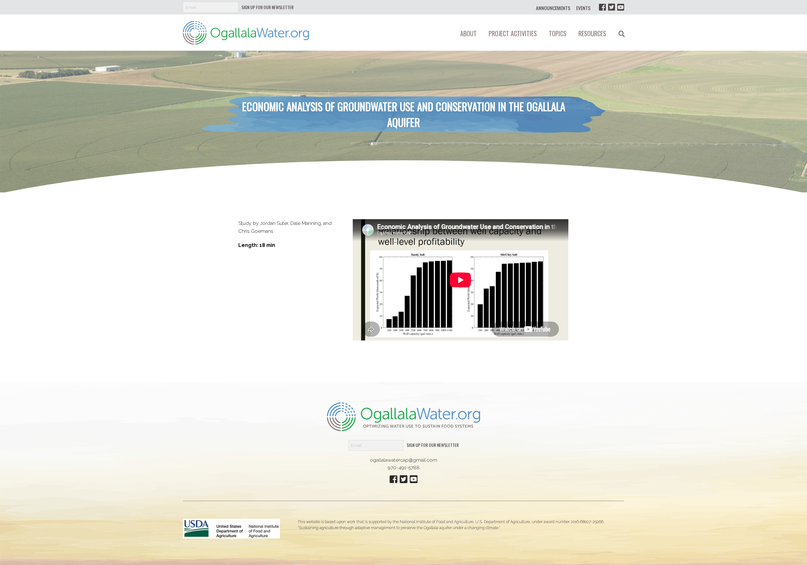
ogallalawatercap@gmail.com (403, 460)
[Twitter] (611, 7)
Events (583, 8)
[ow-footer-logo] (403, 416)
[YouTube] (620, 7)
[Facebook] (602, 7)
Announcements (553, 8)
